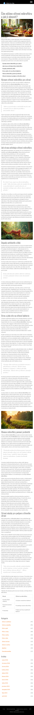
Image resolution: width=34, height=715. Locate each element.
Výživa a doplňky (6, 625)
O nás (4, 709)
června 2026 (5, 666)
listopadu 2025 (6, 689)
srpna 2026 (5, 660)
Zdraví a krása (5, 641)
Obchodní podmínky (11, 709)
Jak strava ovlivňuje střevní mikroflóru (12, 66)
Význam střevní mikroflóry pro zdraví (12, 63)
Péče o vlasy (5, 631)
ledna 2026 (5, 683)
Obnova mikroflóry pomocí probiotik (11, 73)
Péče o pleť (5, 628)
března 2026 (5, 676)
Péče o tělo (5, 638)
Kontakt (17, 710)
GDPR (30, 709)
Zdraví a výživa (6, 644)
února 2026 (5, 679)
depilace (4, 648)
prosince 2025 (6, 686)
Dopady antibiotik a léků (8, 68)
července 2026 (6, 663)
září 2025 (4, 696)
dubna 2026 (5, 673)
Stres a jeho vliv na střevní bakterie (11, 71)
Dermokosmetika (6, 651)
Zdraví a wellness (6, 621)
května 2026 (5, 669)
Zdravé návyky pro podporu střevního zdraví (14, 76)
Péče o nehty (5, 635)
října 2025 (4, 693)
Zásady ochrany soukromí (22, 709)
